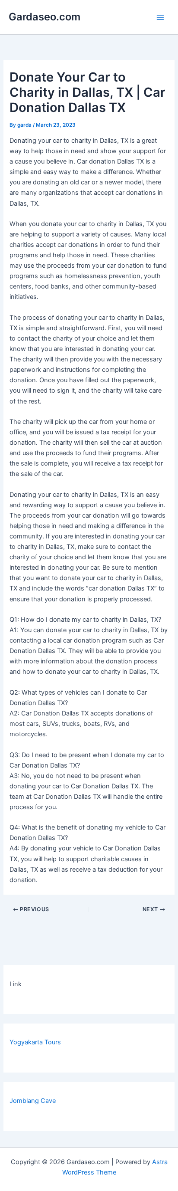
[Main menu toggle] (160, 17)
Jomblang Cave (33, 1101)
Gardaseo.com (44, 16)
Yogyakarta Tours (35, 1042)
